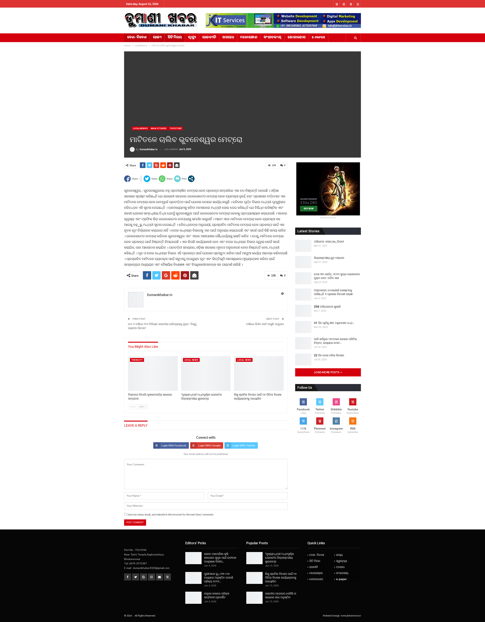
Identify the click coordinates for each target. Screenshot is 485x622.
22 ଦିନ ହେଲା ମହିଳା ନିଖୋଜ (329, 355)
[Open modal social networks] (191, 178)
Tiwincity (137, 360)
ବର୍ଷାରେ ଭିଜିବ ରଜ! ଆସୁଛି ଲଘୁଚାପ (265, 324)
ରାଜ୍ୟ (157, 37)
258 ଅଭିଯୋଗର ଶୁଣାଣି (327, 306)
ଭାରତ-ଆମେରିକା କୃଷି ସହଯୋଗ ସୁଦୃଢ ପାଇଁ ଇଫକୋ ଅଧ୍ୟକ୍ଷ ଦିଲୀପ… (220, 557)
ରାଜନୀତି (209, 37)
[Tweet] (150, 178)
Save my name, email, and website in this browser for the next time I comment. (171, 514)
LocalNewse (140, 128)
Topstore (175, 128)
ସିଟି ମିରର (175, 37)
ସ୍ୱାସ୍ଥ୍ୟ (192, 37)
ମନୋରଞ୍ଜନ (248, 37)
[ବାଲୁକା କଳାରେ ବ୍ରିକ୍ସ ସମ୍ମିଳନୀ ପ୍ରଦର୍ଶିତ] (193, 598)
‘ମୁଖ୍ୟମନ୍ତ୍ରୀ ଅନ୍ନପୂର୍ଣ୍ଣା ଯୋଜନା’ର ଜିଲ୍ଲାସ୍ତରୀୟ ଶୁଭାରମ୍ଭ (279, 557)
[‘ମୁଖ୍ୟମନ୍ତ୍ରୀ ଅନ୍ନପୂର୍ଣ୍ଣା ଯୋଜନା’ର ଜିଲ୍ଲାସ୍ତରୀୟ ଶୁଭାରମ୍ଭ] (206, 373)
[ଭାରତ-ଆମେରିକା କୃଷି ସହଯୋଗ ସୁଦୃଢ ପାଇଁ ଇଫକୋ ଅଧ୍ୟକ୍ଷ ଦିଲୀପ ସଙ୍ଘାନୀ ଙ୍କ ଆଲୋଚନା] (193, 558)
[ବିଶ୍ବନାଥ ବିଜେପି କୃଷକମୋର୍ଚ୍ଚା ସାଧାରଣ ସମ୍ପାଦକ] (153, 373)
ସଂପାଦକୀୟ (272, 37)
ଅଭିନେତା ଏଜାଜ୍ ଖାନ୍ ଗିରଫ (329, 241)
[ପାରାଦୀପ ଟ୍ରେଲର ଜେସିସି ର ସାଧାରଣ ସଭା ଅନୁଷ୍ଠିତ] (254, 598)
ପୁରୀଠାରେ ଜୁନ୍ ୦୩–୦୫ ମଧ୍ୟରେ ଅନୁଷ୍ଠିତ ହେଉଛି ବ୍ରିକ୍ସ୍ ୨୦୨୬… (218, 577)
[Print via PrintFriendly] (180, 178)
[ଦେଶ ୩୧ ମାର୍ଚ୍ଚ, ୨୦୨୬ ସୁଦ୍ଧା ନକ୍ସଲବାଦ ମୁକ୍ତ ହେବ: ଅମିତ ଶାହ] (303, 278)
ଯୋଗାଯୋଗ (297, 37)
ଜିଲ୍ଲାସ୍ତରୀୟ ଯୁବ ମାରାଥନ (329, 258)
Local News (191, 360)
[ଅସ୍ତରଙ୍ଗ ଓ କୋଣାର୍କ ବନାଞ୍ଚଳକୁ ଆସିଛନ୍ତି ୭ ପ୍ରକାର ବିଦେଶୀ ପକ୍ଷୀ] (303, 294)
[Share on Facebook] (131, 178)
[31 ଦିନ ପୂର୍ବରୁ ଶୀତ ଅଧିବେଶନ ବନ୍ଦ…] (303, 327)
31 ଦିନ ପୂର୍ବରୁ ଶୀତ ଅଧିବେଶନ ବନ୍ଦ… (334, 323)
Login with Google (209, 445)
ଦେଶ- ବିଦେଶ (137, 37)
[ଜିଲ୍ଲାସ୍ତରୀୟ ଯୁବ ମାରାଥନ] (303, 262)
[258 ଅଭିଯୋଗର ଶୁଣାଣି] (303, 311)
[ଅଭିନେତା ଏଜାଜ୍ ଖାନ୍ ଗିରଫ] (303, 246)
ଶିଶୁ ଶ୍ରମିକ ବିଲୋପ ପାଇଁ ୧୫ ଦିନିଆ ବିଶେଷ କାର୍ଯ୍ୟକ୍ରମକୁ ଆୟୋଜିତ (281, 577)
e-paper (318, 37)
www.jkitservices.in (351, 615)
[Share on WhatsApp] (166, 178)
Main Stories (159, 128)
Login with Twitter (244, 445)
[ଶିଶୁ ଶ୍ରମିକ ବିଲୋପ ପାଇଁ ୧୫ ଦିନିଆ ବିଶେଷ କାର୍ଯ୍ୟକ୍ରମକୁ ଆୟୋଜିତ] (259, 373)
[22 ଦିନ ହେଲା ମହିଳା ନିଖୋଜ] (303, 359)
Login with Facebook (173, 445)
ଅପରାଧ (228, 37)
